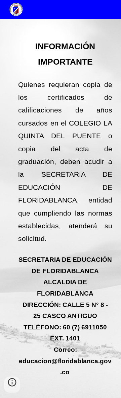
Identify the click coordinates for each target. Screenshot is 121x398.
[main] (60, 208)
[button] (12, 385)
